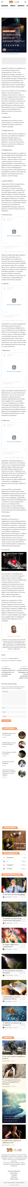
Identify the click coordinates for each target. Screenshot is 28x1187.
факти (20, 660)
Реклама (14, 1177)
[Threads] (14, 868)
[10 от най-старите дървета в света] (14, 1047)
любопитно (14, 660)
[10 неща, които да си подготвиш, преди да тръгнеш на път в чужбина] (22, 773)
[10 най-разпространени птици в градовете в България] (14, 1071)
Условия (14, 1175)
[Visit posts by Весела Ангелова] (4, 49)
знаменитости (5, 660)
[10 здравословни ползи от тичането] (22, 735)
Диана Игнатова (6, 1060)
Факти (12, 31)
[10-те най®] (14, 2)
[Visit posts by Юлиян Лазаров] (3, 1001)
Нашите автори (14, 1171)
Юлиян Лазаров (8, 1001)
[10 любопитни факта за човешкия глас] (14, 1132)
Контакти (14, 1173)
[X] (14, 861)
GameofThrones (11, 53)
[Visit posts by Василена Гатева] (3, 1027)
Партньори (14, 1179)
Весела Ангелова (10, 49)
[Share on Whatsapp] (11, 45)
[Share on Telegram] (15, 45)
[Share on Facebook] (6, 45)
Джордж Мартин (14, 658)
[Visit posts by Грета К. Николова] (3, 975)
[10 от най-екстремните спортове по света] (14, 1106)
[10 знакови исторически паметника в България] (14, 909)
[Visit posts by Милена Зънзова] (3, 949)
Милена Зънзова (8, 949)
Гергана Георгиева (6, 1086)
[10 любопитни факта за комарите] (14, 1013)
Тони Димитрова (8, 923)
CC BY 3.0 (17, 53)
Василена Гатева (8, 1027)
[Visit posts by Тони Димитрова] (3, 923)
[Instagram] (14, 865)
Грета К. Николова (9, 975)
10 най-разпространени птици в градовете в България (11, 1082)
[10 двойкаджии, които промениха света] (22, 744)
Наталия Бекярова (8, 1120)
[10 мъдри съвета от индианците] (14, 935)
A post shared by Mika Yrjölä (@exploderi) (14, 457)
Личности (6, 31)
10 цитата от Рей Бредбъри (14, 894)
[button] (2, 1)
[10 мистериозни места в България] (22, 754)
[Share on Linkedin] (13, 45)
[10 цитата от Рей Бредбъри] (22, 763)
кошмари (14, 206)
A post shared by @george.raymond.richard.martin (15, 320)
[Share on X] (9, 45)
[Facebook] (14, 857)
